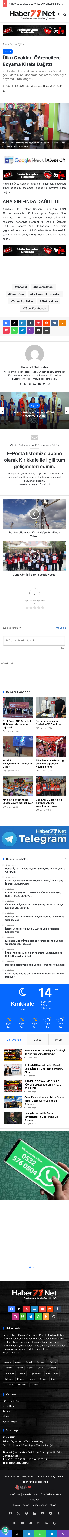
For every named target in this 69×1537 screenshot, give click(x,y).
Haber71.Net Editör (34, 367)
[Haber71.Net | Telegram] (34, 837)
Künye (6, 1416)
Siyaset (43, 1379)
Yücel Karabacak (35, 308)
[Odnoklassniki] (62, 323)
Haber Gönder (39, 1505)
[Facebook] (6, 323)
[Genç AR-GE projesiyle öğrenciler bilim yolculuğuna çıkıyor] (51, 786)
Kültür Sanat (52, 1373)
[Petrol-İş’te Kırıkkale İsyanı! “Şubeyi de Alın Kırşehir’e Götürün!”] (13, 1055)
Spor (53, 1379)
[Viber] (30, 330)
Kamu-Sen (17, 294)
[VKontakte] (54, 323)
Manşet (20, 1379)
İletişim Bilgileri (10, 1421)
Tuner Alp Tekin (22, 301)
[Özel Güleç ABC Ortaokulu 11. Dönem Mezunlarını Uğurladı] (18, 707)
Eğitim (20, 44)
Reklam (6, 1411)
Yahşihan (22, 1384)
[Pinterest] (38, 323)
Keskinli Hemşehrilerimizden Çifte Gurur (17, 763)
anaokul (22, 287)
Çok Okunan (14, 1039)
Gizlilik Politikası (11, 1401)
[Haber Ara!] (64, 16)
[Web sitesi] (20, 384)
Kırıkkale (8, 1379)
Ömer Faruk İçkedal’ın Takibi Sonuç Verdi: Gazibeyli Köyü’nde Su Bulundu (44, 1101)
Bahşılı (29, 1362)
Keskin (21, 1373)
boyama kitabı (44, 287)
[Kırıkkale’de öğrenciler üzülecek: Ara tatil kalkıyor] (18, 786)
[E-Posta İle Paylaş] (38, 330)
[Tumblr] (30, 323)
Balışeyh (41, 1362)
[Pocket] (6, 330)
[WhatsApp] (14, 330)
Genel (30, 1367)
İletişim (52, 1505)
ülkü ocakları (49, 301)
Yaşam (34, 1384)
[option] (34, 410)
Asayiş (7, 1362)
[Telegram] (22, 330)
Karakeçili (9, 1373)
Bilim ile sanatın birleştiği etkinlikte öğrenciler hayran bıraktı (50, 763)
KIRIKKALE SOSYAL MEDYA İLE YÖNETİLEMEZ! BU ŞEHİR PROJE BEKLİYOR (42, 1085)
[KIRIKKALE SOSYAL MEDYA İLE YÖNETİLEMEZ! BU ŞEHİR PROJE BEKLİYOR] (13, 1086)
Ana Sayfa (10, 44)
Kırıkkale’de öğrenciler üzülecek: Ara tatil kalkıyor (18, 801)
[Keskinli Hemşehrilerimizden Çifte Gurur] (18, 746)
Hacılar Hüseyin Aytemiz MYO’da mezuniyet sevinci (34, 414)
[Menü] (4, 16)
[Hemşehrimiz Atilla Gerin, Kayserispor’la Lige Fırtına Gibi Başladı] (13, 1118)
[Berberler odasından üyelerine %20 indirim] (51, 707)
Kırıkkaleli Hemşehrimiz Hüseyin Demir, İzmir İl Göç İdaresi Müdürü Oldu (43, 1069)
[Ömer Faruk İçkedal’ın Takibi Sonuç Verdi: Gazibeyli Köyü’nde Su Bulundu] (13, 1102)
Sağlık (32, 1379)
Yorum (58, 1039)
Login (62, 627)
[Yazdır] (46, 330)
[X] (14, 323)
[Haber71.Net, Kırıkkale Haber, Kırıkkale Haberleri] (32, 15)
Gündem (52, 1367)
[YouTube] (39, 384)
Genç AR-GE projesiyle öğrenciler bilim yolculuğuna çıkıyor (49, 802)
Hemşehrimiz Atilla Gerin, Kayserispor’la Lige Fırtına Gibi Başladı (41, 1116)
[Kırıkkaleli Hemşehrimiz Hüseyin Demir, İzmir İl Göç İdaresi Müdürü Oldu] (13, 1070)
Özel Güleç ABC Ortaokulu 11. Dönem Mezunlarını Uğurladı (17, 724)
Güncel (38, 1039)
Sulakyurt (8, 1384)
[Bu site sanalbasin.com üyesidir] (23, 1489)
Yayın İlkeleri (9, 1406)
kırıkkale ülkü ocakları (46, 294)
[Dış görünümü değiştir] (59, 16)
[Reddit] (46, 323)
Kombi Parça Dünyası (43, 1489)
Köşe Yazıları (35, 1373)
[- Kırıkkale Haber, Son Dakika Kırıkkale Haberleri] (34, 30)
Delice (53, 1362)
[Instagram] (49, 384)
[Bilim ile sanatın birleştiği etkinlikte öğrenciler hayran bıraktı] (51, 746)
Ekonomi (8, 1367)
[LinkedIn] (22, 323)
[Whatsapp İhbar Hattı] (34, 1165)
